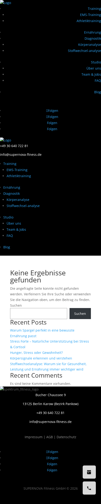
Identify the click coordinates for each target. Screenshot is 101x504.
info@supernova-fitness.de (50, 421)
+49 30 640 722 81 (14, 146)
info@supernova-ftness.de (21, 154)
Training (94, 8)
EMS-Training (90, 14)
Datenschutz (66, 437)
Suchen (16, 305)
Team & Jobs (91, 74)
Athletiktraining (89, 21)
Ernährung (92, 32)
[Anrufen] (89, 488)
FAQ (98, 80)
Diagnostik (93, 38)
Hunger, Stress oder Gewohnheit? (36, 352)
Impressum (34, 437)
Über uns (93, 68)
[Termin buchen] (89, 472)
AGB (49, 437)
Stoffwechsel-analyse (84, 50)
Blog (97, 92)
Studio (96, 62)
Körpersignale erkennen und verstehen (41, 358)
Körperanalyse (89, 44)
